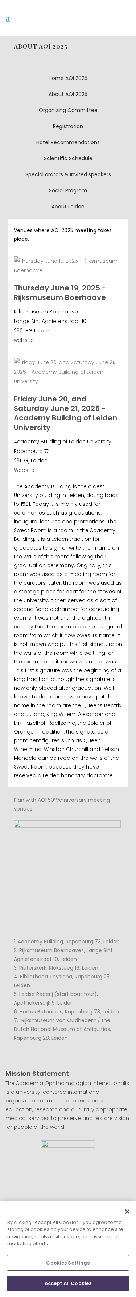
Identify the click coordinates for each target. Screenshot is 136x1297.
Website (24, 470)
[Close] (127, 1212)
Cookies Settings (68, 1262)
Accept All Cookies (68, 1283)
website (24, 340)
